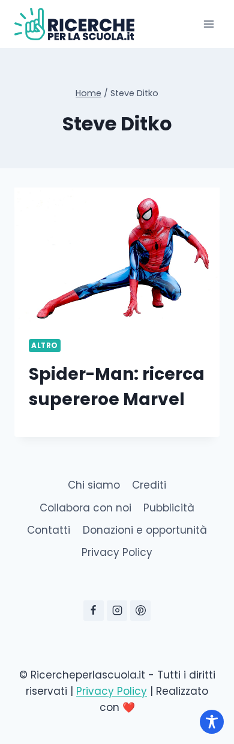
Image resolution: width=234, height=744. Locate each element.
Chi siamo (94, 485)
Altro (44, 345)
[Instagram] (117, 610)
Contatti (48, 530)
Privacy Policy (117, 552)
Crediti (149, 485)
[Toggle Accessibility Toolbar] (212, 722)
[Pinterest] (140, 610)
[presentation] (117, 256)
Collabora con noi (85, 508)
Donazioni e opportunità (145, 530)
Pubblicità (168, 508)
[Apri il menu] (208, 23)
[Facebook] (93, 610)
